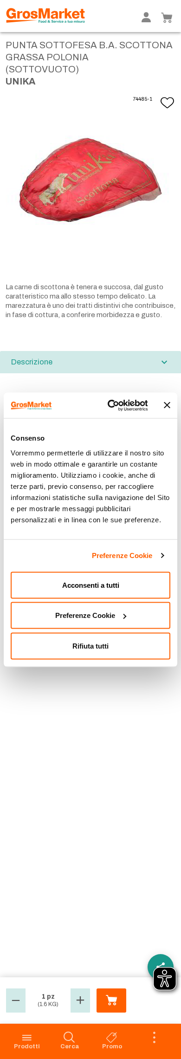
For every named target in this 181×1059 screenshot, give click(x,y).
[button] (16, 1000)
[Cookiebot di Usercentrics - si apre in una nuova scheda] (110, 405)
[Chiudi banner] (167, 405)
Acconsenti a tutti (90, 585)
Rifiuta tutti (90, 646)
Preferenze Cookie (122, 555)
